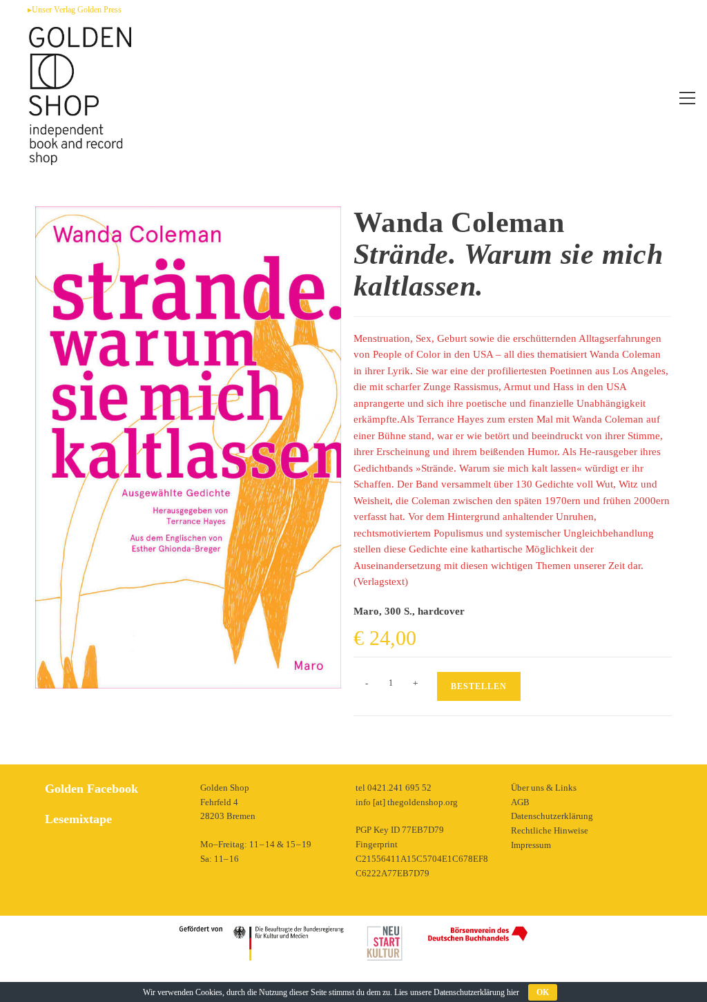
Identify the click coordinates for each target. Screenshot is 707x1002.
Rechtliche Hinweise (549, 830)
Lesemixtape (78, 819)
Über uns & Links (544, 787)
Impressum (531, 845)
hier (513, 992)
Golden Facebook (91, 789)
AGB (520, 802)
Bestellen (479, 686)
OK (542, 992)
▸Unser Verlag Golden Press (75, 10)
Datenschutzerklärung (552, 816)
